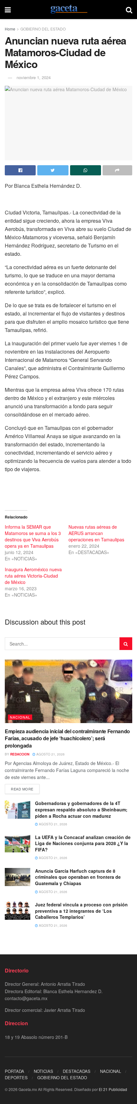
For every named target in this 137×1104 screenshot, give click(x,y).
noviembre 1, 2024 (34, 77)
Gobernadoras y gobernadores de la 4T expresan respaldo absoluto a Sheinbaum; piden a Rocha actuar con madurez (81, 809)
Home (10, 28)
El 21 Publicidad (113, 1089)
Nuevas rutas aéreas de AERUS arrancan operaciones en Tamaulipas (96, 533)
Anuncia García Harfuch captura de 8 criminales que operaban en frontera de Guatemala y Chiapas (78, 877)
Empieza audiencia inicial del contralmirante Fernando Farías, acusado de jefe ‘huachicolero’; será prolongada (67, 738)
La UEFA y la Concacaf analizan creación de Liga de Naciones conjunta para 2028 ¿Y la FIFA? (83, 843)
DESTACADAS (76, 1071)
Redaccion (19, 754)
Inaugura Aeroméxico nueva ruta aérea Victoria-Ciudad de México (33, 575)
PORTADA (14, 1071)
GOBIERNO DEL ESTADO (43, 28)
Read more (22, 788)
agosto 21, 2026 (50, 754)
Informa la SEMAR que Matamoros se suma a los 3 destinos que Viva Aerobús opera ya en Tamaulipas (33, 536)
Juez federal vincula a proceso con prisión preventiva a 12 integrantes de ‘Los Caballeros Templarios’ (81, 910)
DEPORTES (16, 1077)
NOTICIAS (43, 1071)
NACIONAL (20, 717)
